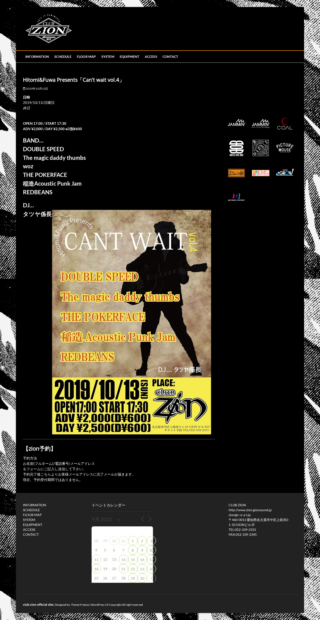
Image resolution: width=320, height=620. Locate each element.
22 (133, 569)
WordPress (97, 604)
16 (142, 559)
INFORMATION (37, 57)
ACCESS (151, 57)
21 (123, 569)
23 (142, 569)
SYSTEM (107, 57)
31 (123, 541)
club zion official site (38, 604)
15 (133, 559)
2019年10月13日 (37, 88)
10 (151, 550)
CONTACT (170, 57)
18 (96, 569)
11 (96, 559)
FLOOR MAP (86, 57)
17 (151, 559)
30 (114, 541)
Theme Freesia (80, 604)
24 (151, 569)
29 (133, 578)
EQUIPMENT (129, 57)
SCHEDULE (62, 57)
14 (123, 559)
